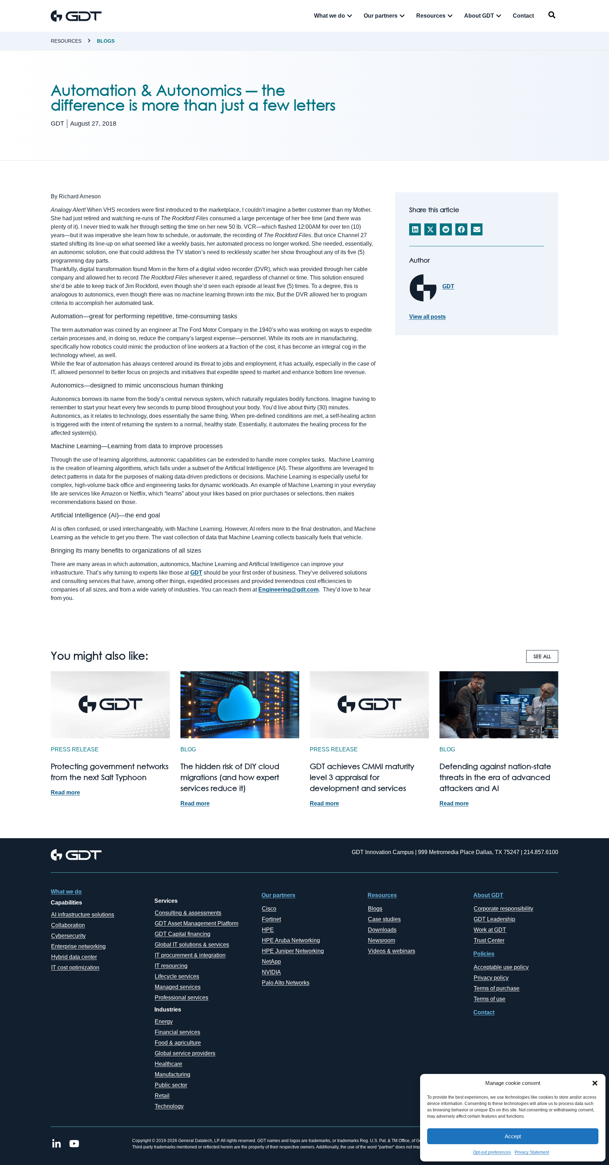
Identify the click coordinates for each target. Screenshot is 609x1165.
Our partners (278, 895)
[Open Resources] (450, 16)
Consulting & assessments (188, 913)
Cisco (269, 909)
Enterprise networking (78, 946)
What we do (66, 892)
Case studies (384, 919)
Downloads (382, 930)
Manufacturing (172, 1074)
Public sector (171, 1085)
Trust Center (489, 940)
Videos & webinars (391, 951)
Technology (169, 1106)
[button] (594, 1083)
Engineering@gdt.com (288, 590)
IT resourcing (171, 966)
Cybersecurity (68, 936)
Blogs (106, 41)
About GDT (488, 895)
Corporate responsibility (503, 909)
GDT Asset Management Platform (196, 923)
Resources (66, 41)
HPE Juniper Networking (293, 951)
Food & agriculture (178, 1043)
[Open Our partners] (402, 16)
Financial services (177, 1032)
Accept (513, 1136)
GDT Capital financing (182, 934)
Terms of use (489, 999)
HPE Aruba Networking (291, 940)
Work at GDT (490, 930)
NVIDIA (271, 972)
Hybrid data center (74, 957)
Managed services (178, 987)
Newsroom (381, 940)
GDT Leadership (494, 919)
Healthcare (168, 1064)
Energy (164, 1022)
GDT (196, 573)
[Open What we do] (349, 16)
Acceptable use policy (501, 967)
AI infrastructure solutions (82, 915)
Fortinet (271, 919)
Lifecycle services (177, 976)
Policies (483, 954)
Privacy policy (491, 978)
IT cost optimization (75, 968)
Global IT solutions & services (192, 945)
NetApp (271, 962)
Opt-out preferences (492, 1152)
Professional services (181, 998)
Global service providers (185, 1053)
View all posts (427, 317)
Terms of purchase (496, 988)
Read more (65, 792)
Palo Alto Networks (285, 983)
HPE (268, 930)
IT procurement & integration (190, 955)
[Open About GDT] (499, 16)
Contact (483, 1012)
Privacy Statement (532, 1152)
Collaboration (68, 925)
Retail (162, 1096)
